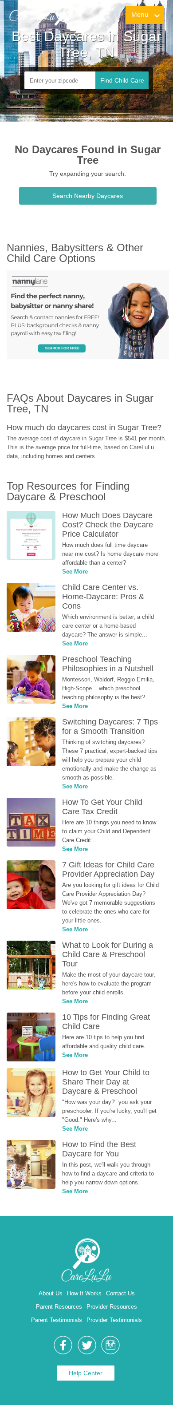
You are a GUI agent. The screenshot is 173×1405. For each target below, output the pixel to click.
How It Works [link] (84, 1293)
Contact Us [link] (120, 1293)
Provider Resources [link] (111, 1306)
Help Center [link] (85, 1373)
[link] (40, 15)
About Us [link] (51, 1293)
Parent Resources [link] (59, 1306)
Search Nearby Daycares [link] (87, 195)
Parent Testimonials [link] (56, 1320)
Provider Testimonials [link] (114, 1320)
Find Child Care (122, 80)
